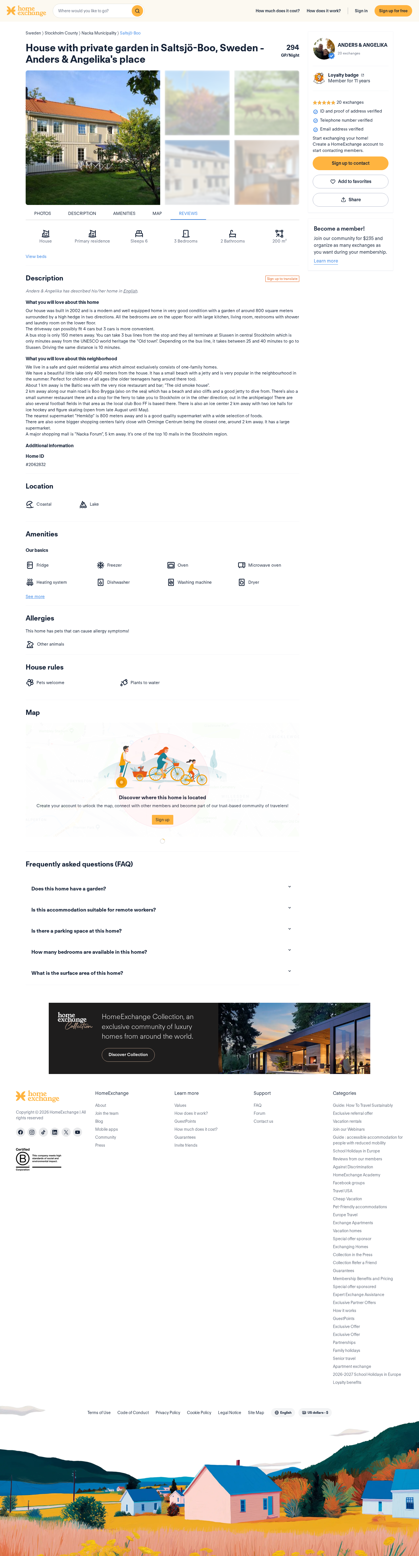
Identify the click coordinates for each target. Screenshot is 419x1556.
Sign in (361, 11)
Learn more (326, 261)
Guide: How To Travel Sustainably (363, 1105)
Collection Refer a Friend (355, 1262)
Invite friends (186, 1145)
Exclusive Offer (346, 1326)
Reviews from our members (357, 1159)
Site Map (256, 1412)
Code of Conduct (133, 1412)
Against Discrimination (353, 1167)
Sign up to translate (282, 278)
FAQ (258, 1105)
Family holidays (346, 1350)
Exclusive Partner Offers (354, 1302)
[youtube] (77, 1132)
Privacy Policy (168, 1412)
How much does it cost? (278, 11)
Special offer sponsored (354, 1286)
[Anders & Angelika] (324, 48)
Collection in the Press (353, 1254)
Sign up (163, 819)
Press (100, 1145)
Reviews (188, 213)
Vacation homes (347, 1230)
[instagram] (31, 1132)
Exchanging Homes (350, 1246)
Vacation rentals (347, 1121)
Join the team (107, 1113)
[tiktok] (43, 1132)
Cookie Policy (199, 1412)
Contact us (263, 1121)
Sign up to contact (350, 163)
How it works (344, 1310)
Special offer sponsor (352, 1238)
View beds (36, 256)
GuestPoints (185, 1121)
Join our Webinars (349, 1129)
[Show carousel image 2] (266, 102)
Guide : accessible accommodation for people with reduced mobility (368, 1140)
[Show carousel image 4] (266, 172)
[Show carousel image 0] (93, 137)
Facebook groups (349, 1183)
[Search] (137, 11)
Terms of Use (99, 1412)
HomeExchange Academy (356, 1175)
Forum (259, 1113)
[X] (66, 1132)
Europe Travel (345, 1215)
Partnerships (344, 1342)
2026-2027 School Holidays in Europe (367, 1374)
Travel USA (342, 1191)
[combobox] (98, 11)
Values (180, 1105)
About (100, 1105)
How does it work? (324, 11)
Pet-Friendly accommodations (360, 1207)
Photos (42, 213)
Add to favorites (354, 181)
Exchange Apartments (353, 1223)
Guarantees (185, 1137)
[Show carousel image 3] (197, 172)
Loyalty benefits (347, 1382)
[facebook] (20, 1132)
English (130, 291)
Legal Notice (229, 1412)
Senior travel (344, 1358)
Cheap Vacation (347, 1199)
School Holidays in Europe (356, 1151)
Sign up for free (393, 11)
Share (355, 199)
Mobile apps (106, 1129)
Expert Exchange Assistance (358, 1294)
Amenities (124, 213)
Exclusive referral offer (353, 1113)
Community (105, 1137)
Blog (99, 1121)
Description (82, 213)
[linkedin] (54, 1132)
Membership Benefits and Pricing (363, 1278)
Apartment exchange (352, 1366)
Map (157, 213)
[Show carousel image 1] (197, 102)
